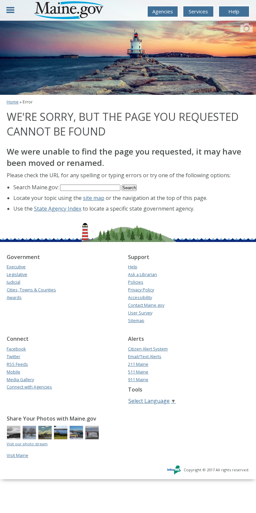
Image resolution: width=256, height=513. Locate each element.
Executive (16, 267)
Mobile (13, 372)
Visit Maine (17, 455)
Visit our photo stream (27, 443)
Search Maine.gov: (36, 187)
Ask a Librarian (142, 274)
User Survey (140, 313)
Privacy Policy (141, 290)
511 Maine (138, 372)
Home (13, 102)
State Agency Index (57, 208)
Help (233, 11)
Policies (135, 282)
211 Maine (138, 364)
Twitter (13, 356)
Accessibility (140, 297)
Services (198, 11)
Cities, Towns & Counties (31, 290)
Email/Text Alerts (144, 356)
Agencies (162, 11)
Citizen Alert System (148, 349)
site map (93, 198)
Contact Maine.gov (146, 305)
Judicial (13, 282)
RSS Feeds (17, 364)
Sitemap (136, 320)
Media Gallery (20, 379)
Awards (14, 297)
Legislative (17, 274)
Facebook (16, 349)
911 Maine (138, 379)
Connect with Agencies (29, 387)
